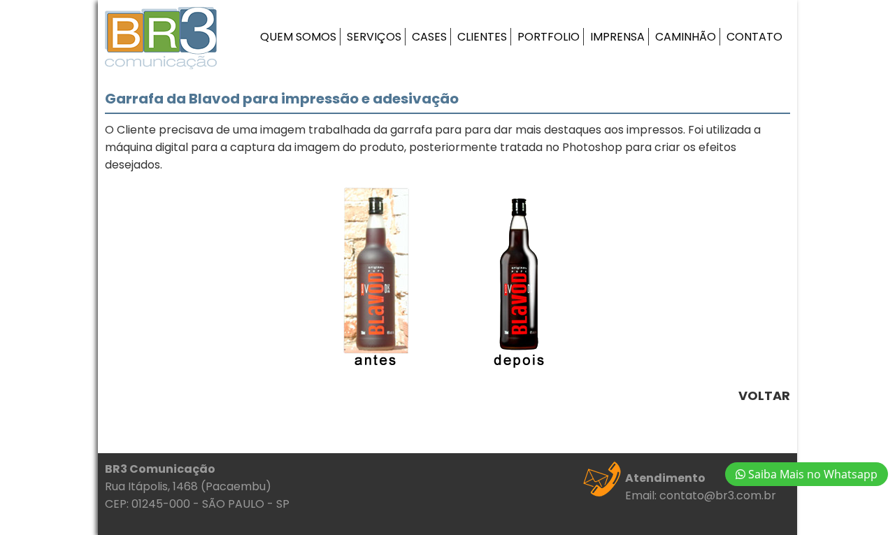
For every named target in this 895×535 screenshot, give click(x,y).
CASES (429, 37)
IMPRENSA (617, 37)
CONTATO (754, 37)
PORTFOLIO (548, 37)
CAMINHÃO (685, 37)
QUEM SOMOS (298, 37)
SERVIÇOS (374, 37)
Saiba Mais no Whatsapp (811, 474)
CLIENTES (482, 37)
